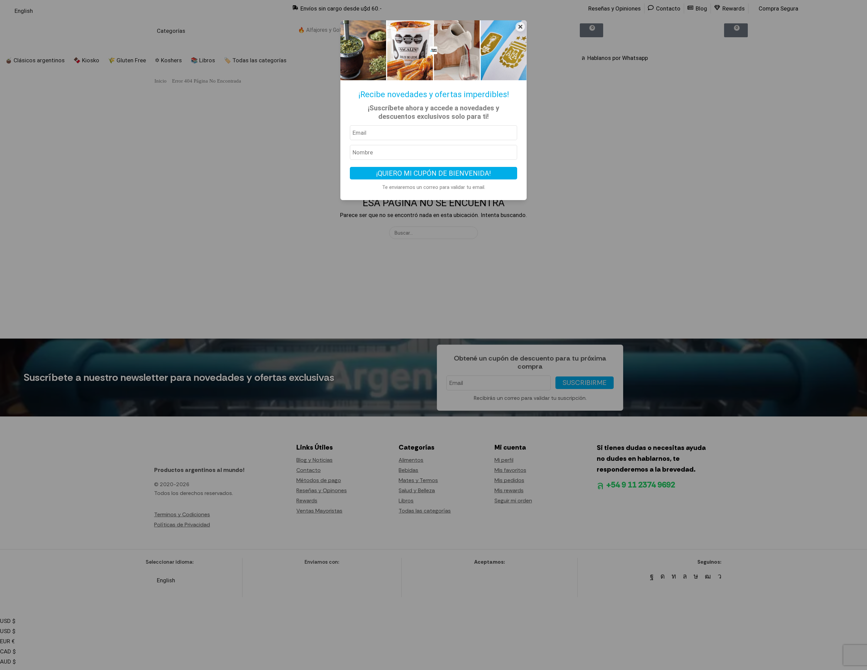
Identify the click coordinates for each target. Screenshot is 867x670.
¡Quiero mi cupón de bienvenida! (433, 173)
